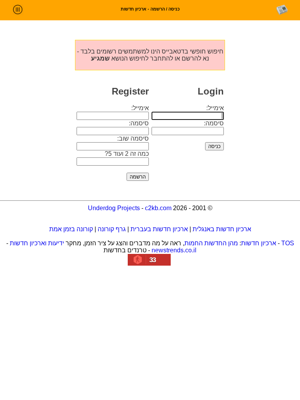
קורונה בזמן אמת (71, 229)
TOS (287, 243)
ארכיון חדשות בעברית (159, 229)
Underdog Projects (114, 208)
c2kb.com (158, 208)
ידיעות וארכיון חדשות (37, 243)
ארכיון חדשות (258, 243)
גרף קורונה (112, 229)
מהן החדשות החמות (211, 243)
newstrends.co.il (174, 250)
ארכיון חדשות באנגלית (222, 229)
